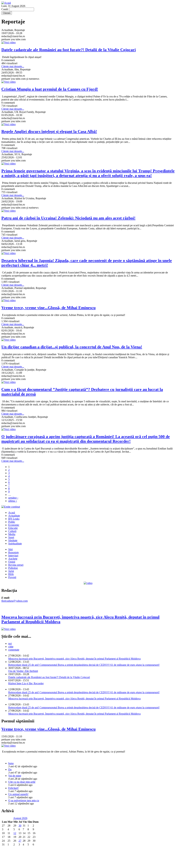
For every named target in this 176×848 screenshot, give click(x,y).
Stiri (10, 549)
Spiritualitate (15, 543)
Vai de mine (14, 775)
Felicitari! (13, 788)
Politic (11, 521)
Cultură (12, 531)
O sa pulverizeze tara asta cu (23, 800)
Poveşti (12, 577)
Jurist (11, 571)
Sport (11, 537)
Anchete (12, 558)
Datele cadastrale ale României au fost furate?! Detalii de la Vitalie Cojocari (49, 677)
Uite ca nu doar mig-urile (21, 781)
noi (10, 643)
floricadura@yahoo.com (14, 600)
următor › (13, 497)
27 (20, 840)
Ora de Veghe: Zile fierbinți (23, 671)
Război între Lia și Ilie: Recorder (26, 683)
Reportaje (13, 552)
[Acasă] (6, 2)
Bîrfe (11, 574)
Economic (13, 524)
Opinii (11, 561)
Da (10, 769)
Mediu (11, 534)
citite (10, 646)
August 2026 (20, 818)
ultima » (12, 500)
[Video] (88, 583)
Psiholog (13, 567)
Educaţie (13, 528)
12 (14, 833)
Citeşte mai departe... (12, 66)
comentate (13, 649)
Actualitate (14, 515)
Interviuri (13, 555)
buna (11, 763)
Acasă (11, 512)
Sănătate (12, 540)
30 (20, 825)
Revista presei (15, 564)
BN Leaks (13, 518)
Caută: (5, 9)
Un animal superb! (18, 794)
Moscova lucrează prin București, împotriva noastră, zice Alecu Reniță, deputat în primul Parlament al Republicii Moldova (74, 658)
